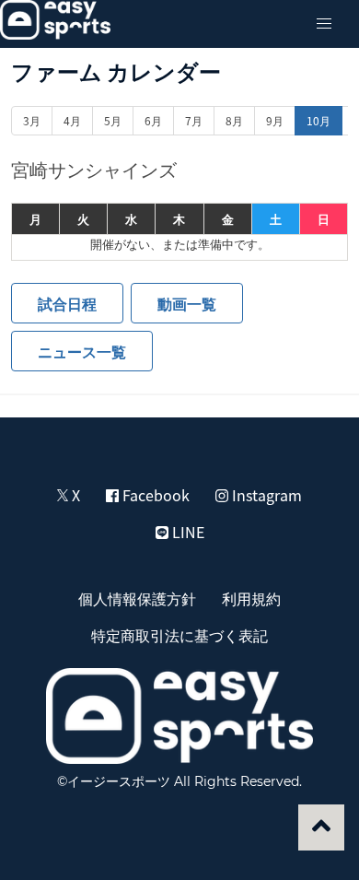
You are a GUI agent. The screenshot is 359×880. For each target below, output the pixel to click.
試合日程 (67, 303)
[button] (324, 24)
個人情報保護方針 (137, 598)
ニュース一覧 (82, 351)
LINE (186, 532)
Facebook (154, 495)
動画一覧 (186, 303)
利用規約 (251, 598)
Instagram (265, 495)
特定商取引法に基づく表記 (179, 635)
